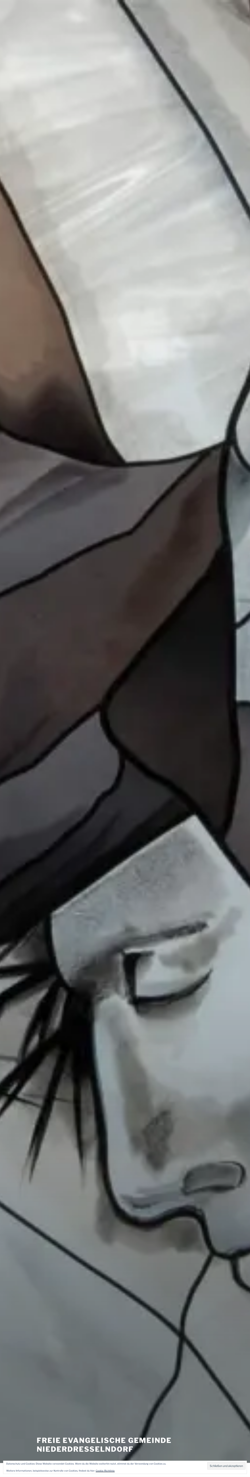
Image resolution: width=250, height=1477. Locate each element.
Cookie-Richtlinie (105, 1470)
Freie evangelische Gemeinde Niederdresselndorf (104, 1444)
